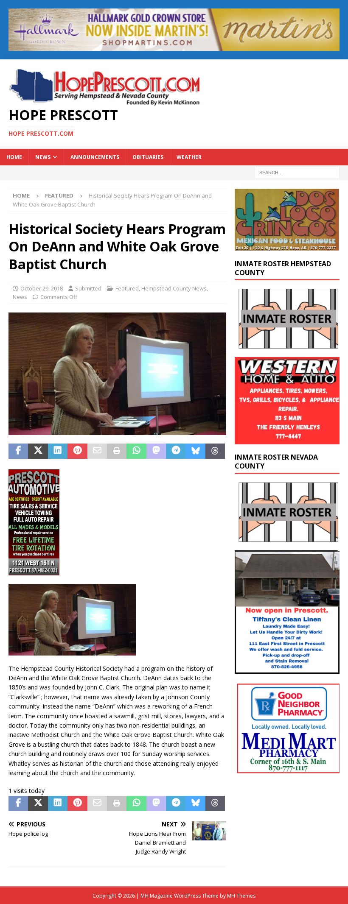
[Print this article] (116, 451)
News (43, 157)
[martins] (174, 46)
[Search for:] (297, 172)
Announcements (94, 157)
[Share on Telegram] (175, 451)
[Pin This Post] (77, 451)
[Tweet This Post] (38, 451)
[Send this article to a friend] (97, 451)
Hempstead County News (174, 288)
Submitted (88, 288)
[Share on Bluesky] (195, 451)
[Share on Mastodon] (156, 451)
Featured (127, 288)
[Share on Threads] (215, 451)
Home (14, 157)
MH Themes (241, 895)
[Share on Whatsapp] (136, 451)
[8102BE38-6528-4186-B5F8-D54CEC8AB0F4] (33, 570)
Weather (189, 157)
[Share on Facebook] (18, 451)
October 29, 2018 (41, 288)
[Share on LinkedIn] (57, 451)
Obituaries (147, 157)
